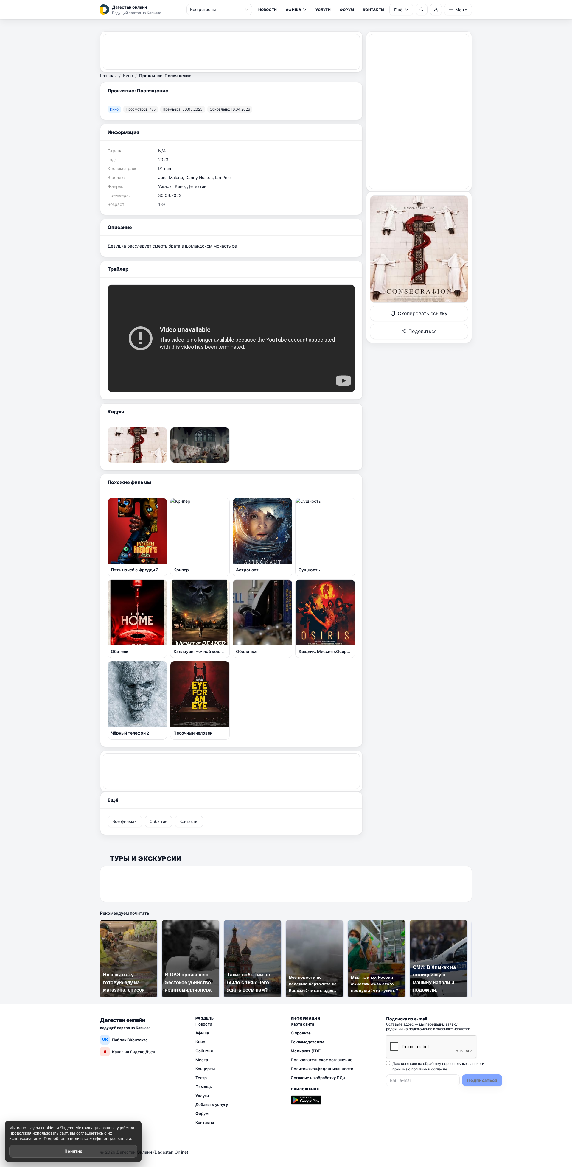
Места (201, 1059)
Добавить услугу (211, 1104)
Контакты (373, 9)
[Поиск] (422, 9)
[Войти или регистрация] (436, 9)
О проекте (301, 1033)
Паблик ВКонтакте (125, 1039)
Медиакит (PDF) (306, 1050)
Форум (347, 9)
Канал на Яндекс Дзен (129, 1051)
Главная (108, 75)
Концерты (205, 1068)
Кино (128, 75)
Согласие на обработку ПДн (318, 1077)
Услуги (322, 9)
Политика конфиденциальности (322, 1068)
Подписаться (482, 1080)
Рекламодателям (307, 1042)
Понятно (73, 1151)
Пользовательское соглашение (321, 1059)
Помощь (203, 1086)
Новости (267, 9)
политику (419, 1069)
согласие (439, 1069)
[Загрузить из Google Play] (306, 1100)
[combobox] (216, 9)
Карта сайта (302, 1024)
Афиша (293, 9)
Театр (201, 1077)
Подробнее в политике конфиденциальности (87, 1138)
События (204, 1050)
